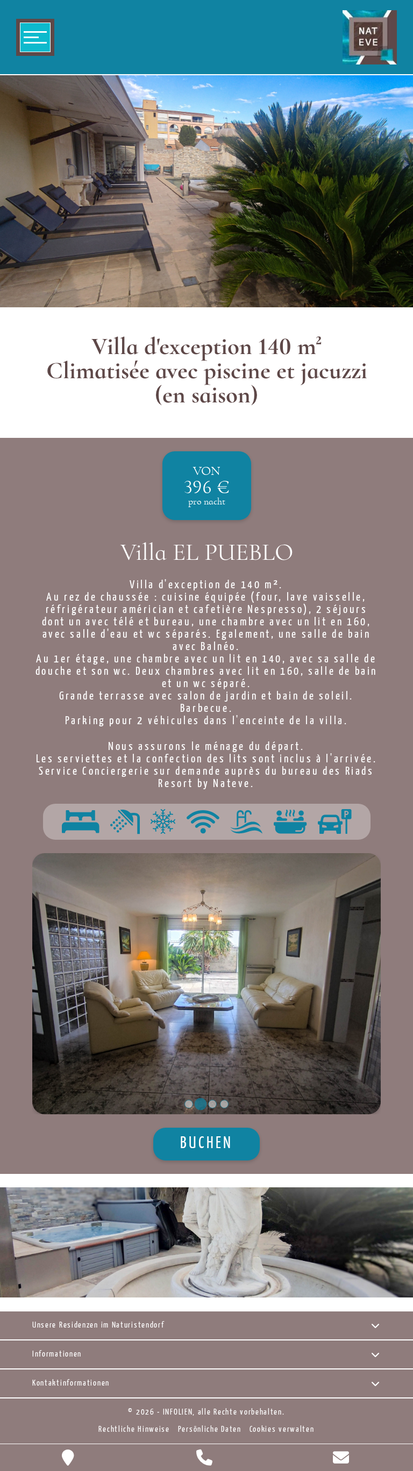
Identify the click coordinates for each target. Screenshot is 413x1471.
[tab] (188, 1104)
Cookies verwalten (282, 1429)
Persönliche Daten (209, 1429)
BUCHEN (206, 1144)
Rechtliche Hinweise (133, 1429)
